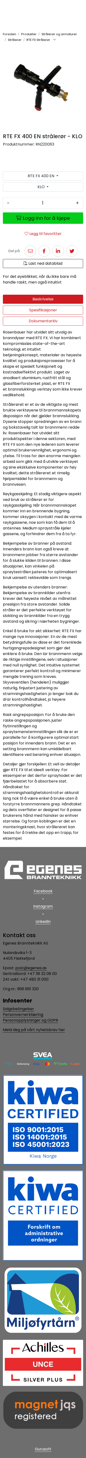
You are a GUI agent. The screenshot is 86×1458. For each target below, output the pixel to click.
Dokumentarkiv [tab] (43, 321)
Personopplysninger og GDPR (30, 1020)
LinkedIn (43, 921)
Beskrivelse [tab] (43, 299)
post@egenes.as (31, 968)
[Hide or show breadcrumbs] (54, 40)
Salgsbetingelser (18, 1009)
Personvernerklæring (23, 1014)
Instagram (43, 906)
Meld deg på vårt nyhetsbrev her (34, 1029)
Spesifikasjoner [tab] (43, 310)
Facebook (43, 891)
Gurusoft (43, 1449)
